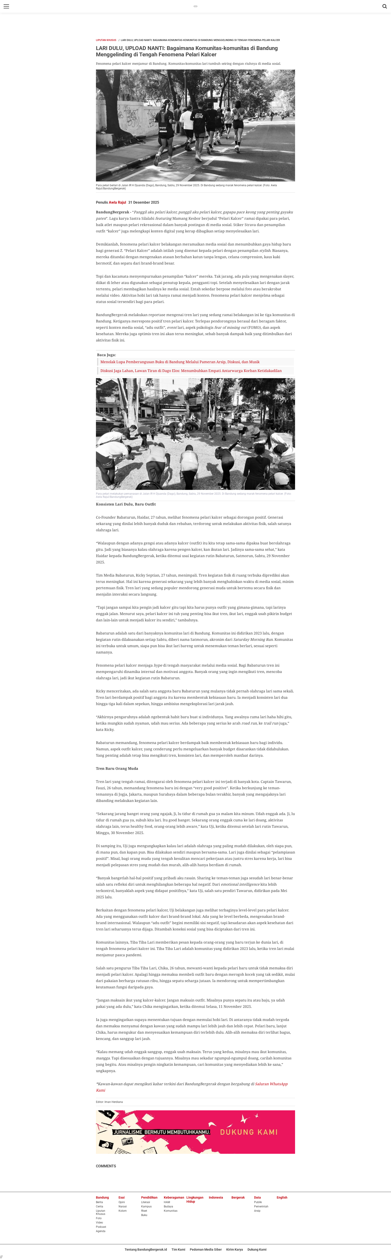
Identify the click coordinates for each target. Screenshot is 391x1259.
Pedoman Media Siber (206, 1249)
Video (99, 1222)
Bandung (102, 1197)
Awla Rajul (117, 202)
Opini (122, 1202)
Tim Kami (178, 1249)
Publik (258, 1202)
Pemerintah (261, 1206)
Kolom (123, 1210)
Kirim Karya (234, 1249)
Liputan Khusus (106, 40)
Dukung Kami (257, 1249)
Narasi (123, 1206)
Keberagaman (174, 1197)
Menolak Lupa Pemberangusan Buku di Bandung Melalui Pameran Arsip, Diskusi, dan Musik (180, 361)
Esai (122, 1197)
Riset (144, 1210)
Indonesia (216, 1197)
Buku (144, 1215)
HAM (167, 1202)
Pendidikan (149, 1197)
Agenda (100, 1231)
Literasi (145, 1202)
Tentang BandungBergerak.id (146, 1249)
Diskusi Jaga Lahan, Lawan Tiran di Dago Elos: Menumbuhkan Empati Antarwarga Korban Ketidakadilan (191, 370)
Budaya (168, 1206)
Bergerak (238, 1197)
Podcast (101, 1226)
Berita (99, 1202)
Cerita (99, 1206)
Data (257, 1197)
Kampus (146, 1206)
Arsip (257, 1210)
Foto (99, 1218)
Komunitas (170, 1210)
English (282, 1197)
